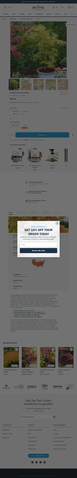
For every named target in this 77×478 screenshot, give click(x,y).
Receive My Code (38, 250)
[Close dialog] (57, 223)
